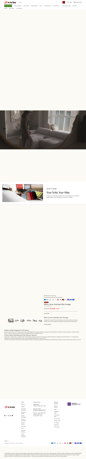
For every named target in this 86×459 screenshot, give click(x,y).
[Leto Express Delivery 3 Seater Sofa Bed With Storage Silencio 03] (43, 228)
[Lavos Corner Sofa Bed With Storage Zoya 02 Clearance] (11, 228)
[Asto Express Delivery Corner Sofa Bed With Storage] (53, 167)
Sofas (55, 409)
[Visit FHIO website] (74, 404)
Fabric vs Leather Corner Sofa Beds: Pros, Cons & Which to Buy (15, 394)
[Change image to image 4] (28, 320)
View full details (47, 324)
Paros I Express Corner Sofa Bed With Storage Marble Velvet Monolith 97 (27, 236)
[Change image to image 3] (22, 320)
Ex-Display (56, 422)
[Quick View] (17, 91)
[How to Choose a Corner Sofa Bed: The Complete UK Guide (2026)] (69, 383)
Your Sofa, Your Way (58, 192)
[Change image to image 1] (10, 320)
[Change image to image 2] (16, 320)
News (22, 428)
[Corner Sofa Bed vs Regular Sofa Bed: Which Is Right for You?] (43, 383)
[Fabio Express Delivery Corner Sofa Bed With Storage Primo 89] (72, 167)
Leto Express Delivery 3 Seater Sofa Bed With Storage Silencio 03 (43, 236)
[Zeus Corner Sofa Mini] (74, 94)
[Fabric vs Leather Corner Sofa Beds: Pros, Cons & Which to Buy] (16, 383)
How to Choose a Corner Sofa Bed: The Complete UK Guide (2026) (68, 394)
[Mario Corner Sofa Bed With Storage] (25, 306)
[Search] (63, 2)
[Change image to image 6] (40, 320)
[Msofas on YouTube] (12, 416)
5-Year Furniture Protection (23, 435)
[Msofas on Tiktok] (10, 416)
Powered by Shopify (19, 443)
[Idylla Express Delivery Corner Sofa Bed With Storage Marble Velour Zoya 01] (59, 228)
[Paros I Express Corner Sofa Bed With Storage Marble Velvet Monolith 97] (27, 228)
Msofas (13, 443)
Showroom (23, 426)
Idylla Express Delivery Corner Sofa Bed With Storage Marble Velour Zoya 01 (58, 236)
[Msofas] (10, 2)
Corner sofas (57, 418)
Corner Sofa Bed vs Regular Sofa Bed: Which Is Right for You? (43, 394)
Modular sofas (57, 420)
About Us (23, 404)
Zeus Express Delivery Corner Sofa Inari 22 (33, 174)
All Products (56, 427)
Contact (23, 406)
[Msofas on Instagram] (8, 416)
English (6, 440)
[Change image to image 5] (34, 320)
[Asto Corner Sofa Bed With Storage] (27, 94)
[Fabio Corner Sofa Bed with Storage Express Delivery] (11, 94)
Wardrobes (56, 424)
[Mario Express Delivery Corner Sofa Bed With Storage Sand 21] (74, 228)
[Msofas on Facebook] (5, 416)
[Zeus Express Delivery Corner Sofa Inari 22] (59, 94)
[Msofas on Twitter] (6, 416)
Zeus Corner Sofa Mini (74, 100)
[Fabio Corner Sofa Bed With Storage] (43, 94)
